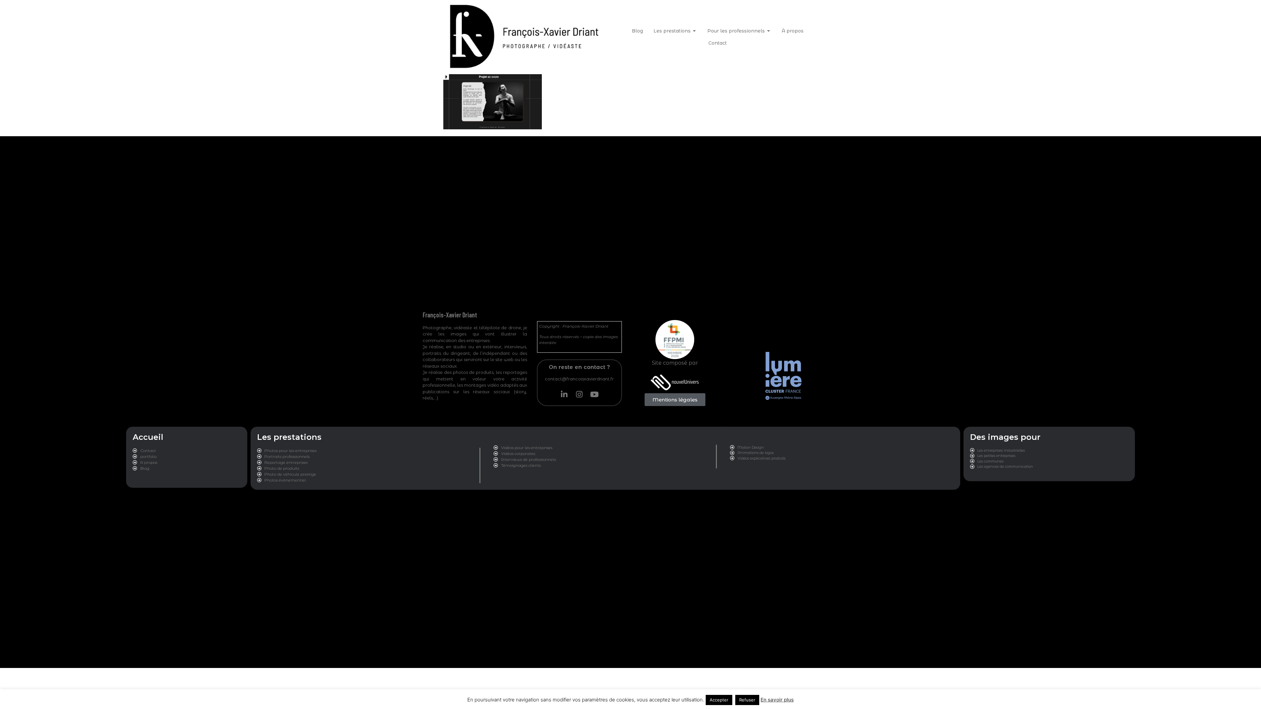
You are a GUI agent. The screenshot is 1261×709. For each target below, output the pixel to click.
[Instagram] (579, 394)
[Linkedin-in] (564, 394)
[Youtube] (594, 394)
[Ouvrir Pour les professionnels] (768, 31)
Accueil (148, 437)
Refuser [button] (747, 699)
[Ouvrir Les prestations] (694, 31)
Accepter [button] (719, 699)
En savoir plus (777, 700)
